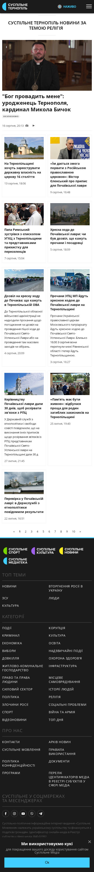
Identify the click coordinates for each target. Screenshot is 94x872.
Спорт (7, 712)
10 (73, 531)
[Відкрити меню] (90, 6)
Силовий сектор (17, 689)
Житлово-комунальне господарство (22, 668)
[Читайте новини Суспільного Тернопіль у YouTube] (23, 813)
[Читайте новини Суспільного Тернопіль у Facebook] (5, 813)
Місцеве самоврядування (64, 679)
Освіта (55, 643)
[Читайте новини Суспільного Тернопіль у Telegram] (40, 813)
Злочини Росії (15, 704)
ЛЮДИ (54, 598)
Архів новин (60, 742)
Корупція (57, 628)
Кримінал (11, 635)
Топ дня (56, 720)
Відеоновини (14, 720)
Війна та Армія (62, 712)
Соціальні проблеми (68, 704)
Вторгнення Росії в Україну (66, 588)
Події (7, 628)
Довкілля (10, 658)
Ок (47, 862)
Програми (11, 773)
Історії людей (61, 689)
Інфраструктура (63, 666)
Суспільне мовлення (21, 749)
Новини (9, 586)
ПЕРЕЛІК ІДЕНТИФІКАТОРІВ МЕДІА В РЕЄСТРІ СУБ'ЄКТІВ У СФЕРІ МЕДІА (69, 779)
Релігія (55, 697)
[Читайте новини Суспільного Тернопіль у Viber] (31, 813)
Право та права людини (16, 679)
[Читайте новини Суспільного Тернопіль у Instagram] (14, 813)
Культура (57, 635)
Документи (59, 761)
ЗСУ (5, 598)
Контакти (11, 742)
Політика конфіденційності (18, 763)
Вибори (9, 651)
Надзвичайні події (66, 651)
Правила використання (62, 751)
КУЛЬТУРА (10, 605)
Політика (10, 697)
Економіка (12, 643)
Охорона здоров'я (65, 658)
